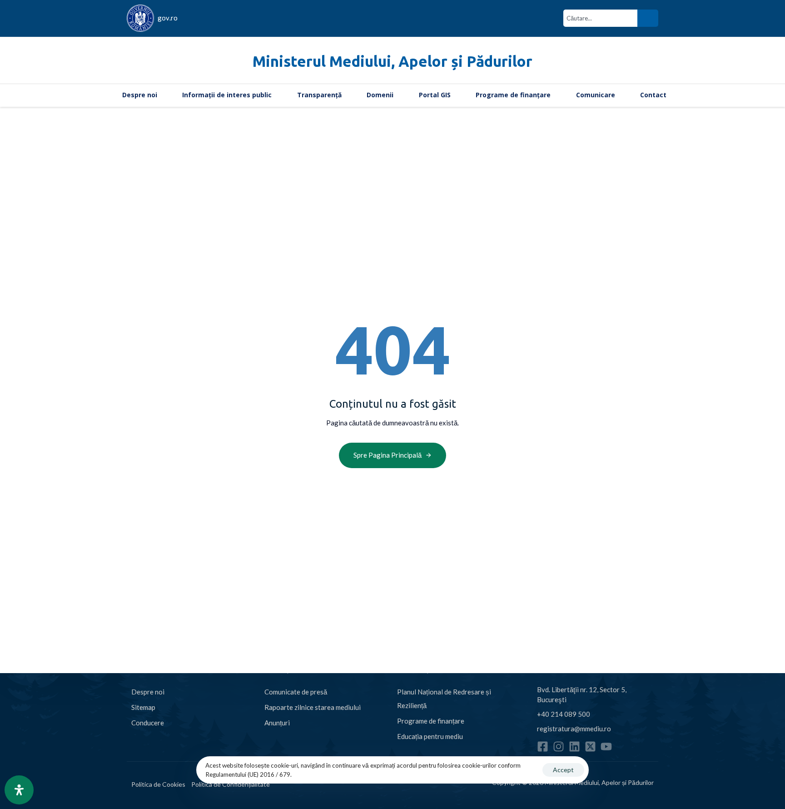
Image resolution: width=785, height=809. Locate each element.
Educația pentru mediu (430, 736)
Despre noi (139, 94)
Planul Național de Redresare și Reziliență (444, 698)
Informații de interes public (227, 94)
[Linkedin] (574, 746)
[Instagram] (558, 746)
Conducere (147, 723)
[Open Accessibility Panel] (19, 789)
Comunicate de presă (295, 692)
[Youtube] (606, 746)
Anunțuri (277, 723)
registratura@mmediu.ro (574, 728)
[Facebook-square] (542, 746)
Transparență (319, 94)
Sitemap (143, 707)
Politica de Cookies (158, 784)
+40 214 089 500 (563, 714)
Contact (653, 94)
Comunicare (595, 94)
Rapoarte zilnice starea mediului (312, 707)
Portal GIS (435, 94)
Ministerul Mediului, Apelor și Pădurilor (392, 61)
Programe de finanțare (513, 94)
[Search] (647, 18)
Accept (563, 770)
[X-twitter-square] (590, 746)
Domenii (380, 94)
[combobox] (600, 18)
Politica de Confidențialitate (230, 784)
